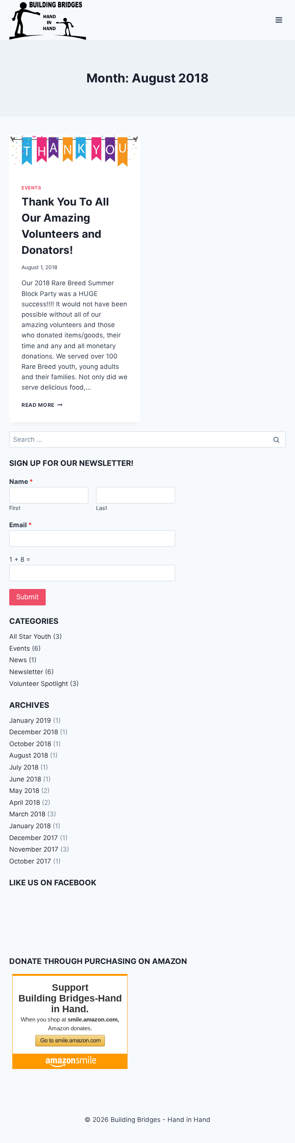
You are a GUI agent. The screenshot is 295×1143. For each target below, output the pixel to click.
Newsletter (26, 672)
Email (20, 525)
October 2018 (30, 744)
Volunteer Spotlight (38, 683)
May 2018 (24, 790)
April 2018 (24, 802)
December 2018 (33, 732)
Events (31, 188)
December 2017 (33, 838)
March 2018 (27, 814)
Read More (42, 405)
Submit (27, 597)
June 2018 (25, 779)
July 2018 (23, 767)
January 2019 (30, 720)
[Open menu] (279, 20)
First (14, 508)
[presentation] (74, 153)
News (18, 660)
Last (101, 508)
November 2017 (33, 849)
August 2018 (28, 755)
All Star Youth (30, 636)
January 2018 (30, 826)
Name (21, 481)
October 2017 (30, 861)
